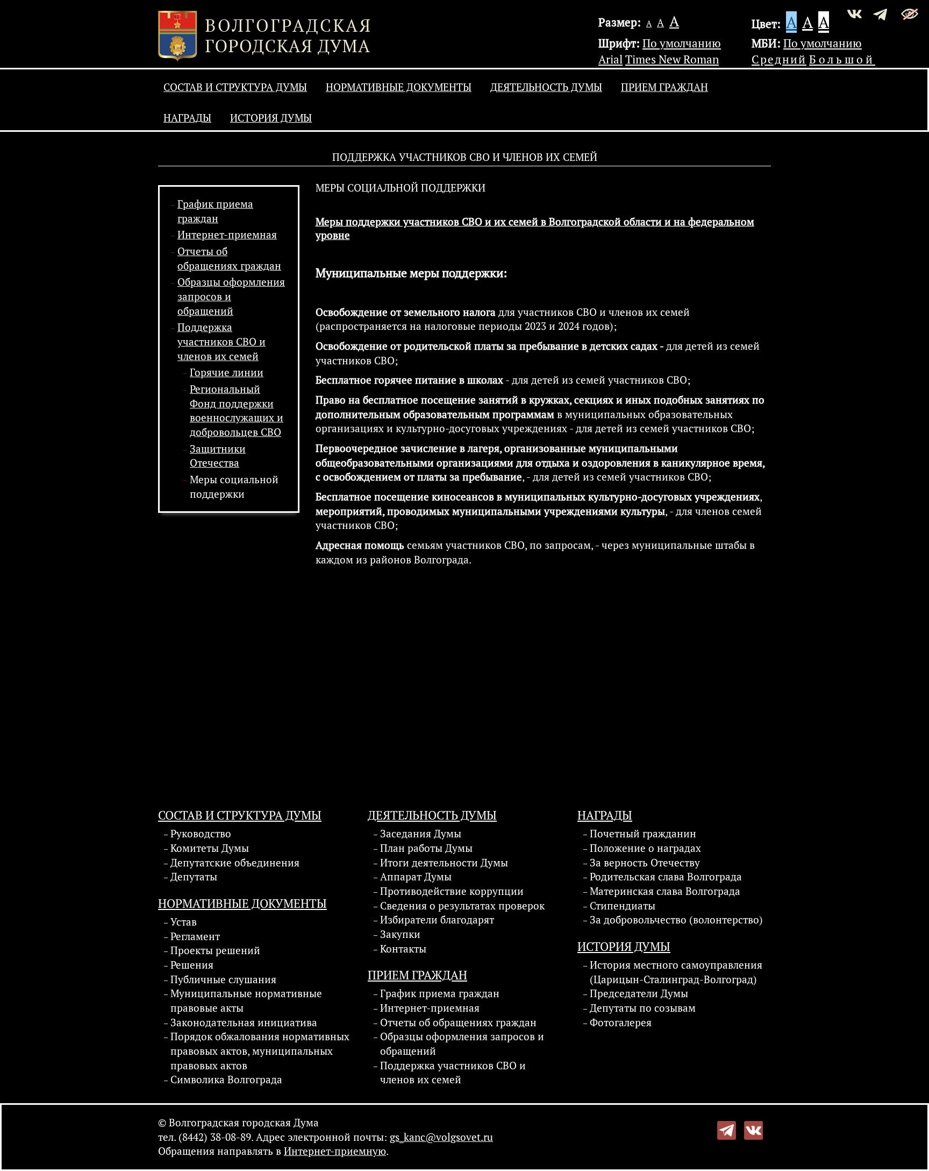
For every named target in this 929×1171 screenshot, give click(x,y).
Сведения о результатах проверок (462, 905)
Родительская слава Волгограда (666, 876)
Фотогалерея (621, 1022)
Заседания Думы (420, 833)
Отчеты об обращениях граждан (458, 1022)
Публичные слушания (223, 979)
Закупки (400, 934)
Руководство (200, 833)
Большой (842, 59)
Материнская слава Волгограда (665, 891)
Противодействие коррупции (452, 891)
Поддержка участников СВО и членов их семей (221, 341)
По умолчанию (681, 43)
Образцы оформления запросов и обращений (462, 1043)
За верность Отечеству (645, 862)
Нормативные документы (398, 87)
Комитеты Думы (209, 848)
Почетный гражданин (643, 833)
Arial (610, 59)
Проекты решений (215, 950)
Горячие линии (226, 372)
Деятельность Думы (546, 87)
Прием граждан (664, 87)
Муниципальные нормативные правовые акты (246, 1000)
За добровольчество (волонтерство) (676, 919)
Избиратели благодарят (437, 919)
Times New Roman (672, 59)
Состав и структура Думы (235, 87)
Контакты (403, 948)
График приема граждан (439, 993)
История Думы (271, 117)
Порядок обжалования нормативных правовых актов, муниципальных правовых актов (259, 1050)
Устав (183, 921)
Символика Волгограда (226, 1079)
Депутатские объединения (234, 862)
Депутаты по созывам (643, 1007)
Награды (187, 117)
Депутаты (193, 876)
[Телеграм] (726, 1129)
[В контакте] (753, 1129)
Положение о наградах (645, 848)
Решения (191, 964)
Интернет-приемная (227, 234)
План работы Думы (426, 848)
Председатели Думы (639, 993)
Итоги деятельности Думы (444, 862)
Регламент (195, 936)
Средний (779, 59)
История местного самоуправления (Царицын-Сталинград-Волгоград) (676, 972)
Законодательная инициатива (243, 1022)
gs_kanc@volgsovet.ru (441, 1137)
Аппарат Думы (416, 876)
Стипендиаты (622, 905)
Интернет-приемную (335, 1151)
